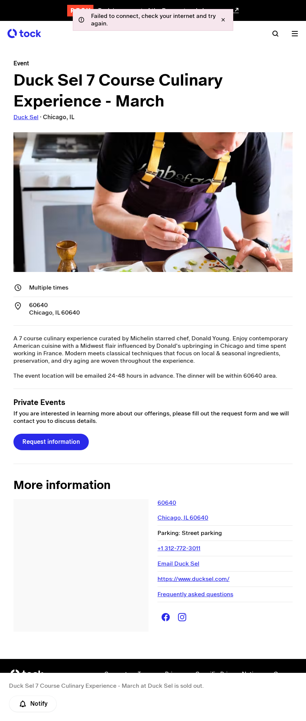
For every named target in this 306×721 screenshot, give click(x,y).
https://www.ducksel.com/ (193, 578)
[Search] (275, 33)
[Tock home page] (24, 33)
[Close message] (223, 20)
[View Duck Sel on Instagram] (182, 617)
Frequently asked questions (195, 594)
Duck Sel (25, 117)
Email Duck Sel (178, 563)
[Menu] (295, 33)
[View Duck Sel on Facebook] (165, 617)
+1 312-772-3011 (178, 548)
